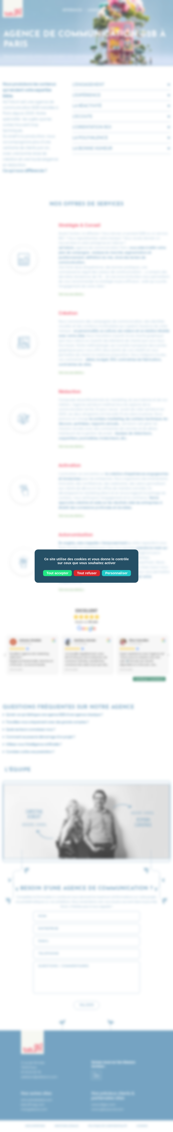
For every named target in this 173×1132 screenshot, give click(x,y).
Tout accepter (57, 573)
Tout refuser (87, 573)
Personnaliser (116, 573)
